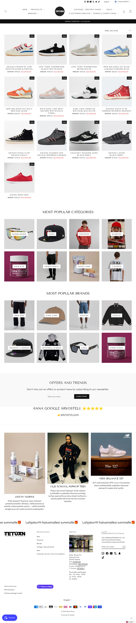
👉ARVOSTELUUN (68, 414)
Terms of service (10, 586)
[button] (131, 622)
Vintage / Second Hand (88, 9)
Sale (110, 9)
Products (37, 9)
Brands (33, 13)
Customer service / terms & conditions (93, 13)
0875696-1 (81, 568)
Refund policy (9, 590)
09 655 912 (77, 562)
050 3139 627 (83, 564)
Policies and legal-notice (13, 593)
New (25, 9)
